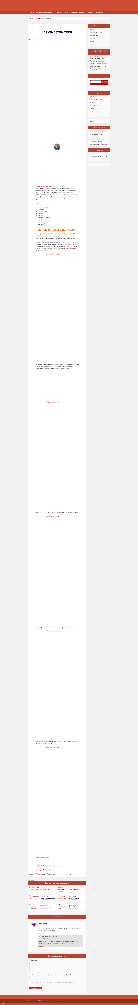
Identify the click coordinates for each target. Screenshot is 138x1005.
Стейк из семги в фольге (48, 898)
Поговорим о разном (77, 12)
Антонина (60, 152)
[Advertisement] (57, 170)
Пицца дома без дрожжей (96, 134)
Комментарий (33, 960)
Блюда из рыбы (38, 18)
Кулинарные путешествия (44, 12)
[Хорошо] (49, 874)
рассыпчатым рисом (46, 743)
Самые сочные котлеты (95, 137)
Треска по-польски (73, 898)
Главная (31, 12)
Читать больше (93, 69)
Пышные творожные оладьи (97, 131)
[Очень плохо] (32, 874)
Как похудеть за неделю (96, 141)
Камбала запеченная (46, 906)
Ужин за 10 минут (74, 906)
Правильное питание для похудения (99, 144)
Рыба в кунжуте (44, 889)
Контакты (92, 115)
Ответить (41, 933)
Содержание (99, 12)
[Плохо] (38, 874)
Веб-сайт (68, 975)
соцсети (61, 1000)
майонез (72, 248)
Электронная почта (54, 975)
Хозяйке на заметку (62, 12)
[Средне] (43, 874)
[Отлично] (55, 874)
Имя (31, 975)
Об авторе (90, 12)
